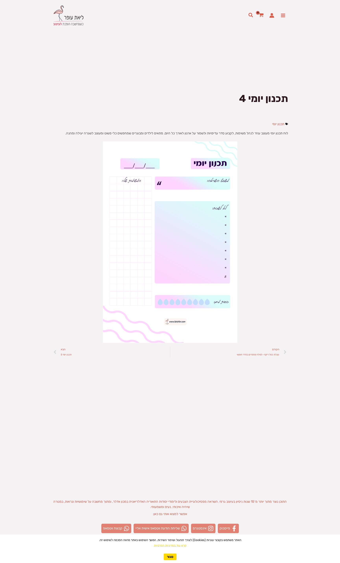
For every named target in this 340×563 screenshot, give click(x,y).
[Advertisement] (170, 60)
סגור (170, 557)
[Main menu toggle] (283, 15)
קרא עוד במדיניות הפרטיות (170, 545)
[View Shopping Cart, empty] (261, 15)
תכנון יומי (278, 124)
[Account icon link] (271, 15)
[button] (250, 15)
